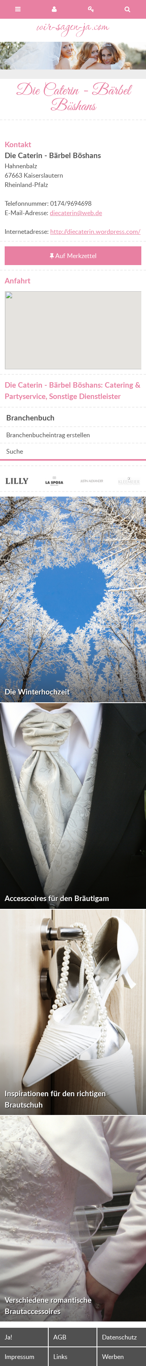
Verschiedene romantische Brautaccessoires (48, 1305)
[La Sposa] (54, 481)
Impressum (19, 1356)
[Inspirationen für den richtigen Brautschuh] (73, 1012)
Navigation (18, 9)
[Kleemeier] (129, 481)
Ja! (8, 1337)
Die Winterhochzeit (37, 691)
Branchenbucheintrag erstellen (48, 435)
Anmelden (55, 9)
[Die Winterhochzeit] (73, 599)
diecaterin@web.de (76, 212)
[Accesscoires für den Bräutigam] (73, 806)
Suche (14, 451)
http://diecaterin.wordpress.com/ (95, 231)
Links (60, 1356)
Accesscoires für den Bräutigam (57, 898)
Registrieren (91, 9)
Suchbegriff (127, 9)
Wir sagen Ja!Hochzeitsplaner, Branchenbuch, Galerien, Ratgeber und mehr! (73, 30)
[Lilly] (17, 481)
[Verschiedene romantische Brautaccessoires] (73, 1218)
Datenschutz (119, 1337)
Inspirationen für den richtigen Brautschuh (55, 1099)
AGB (59, 1337)
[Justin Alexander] (92, 481)
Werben (113, 1356)
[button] (73, 325)
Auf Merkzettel (76, 255)
